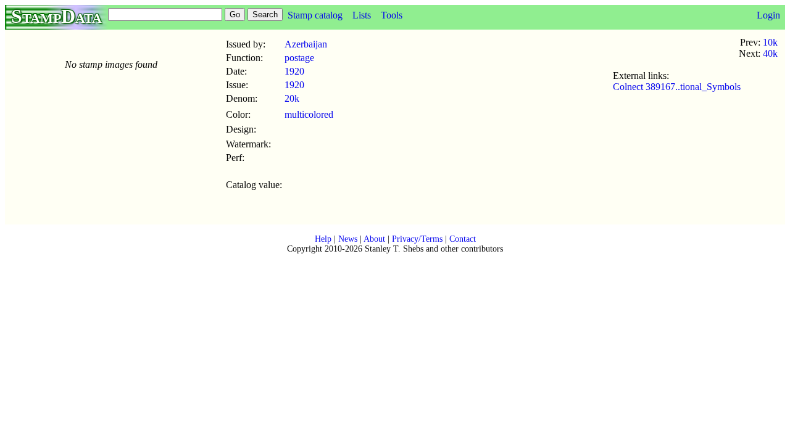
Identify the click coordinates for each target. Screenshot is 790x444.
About (374, 239)
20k (292, 98)
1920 (294, 71)
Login (768, 15)
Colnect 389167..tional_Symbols (677, 86)
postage (299, 57)
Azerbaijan (306, 44)
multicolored (309, 114)
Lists (361, 15)
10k (770, 42)
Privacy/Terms (417, 239)
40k (770, 53)
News (347, 239)
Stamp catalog (315, 15)
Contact (462, 239)
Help (323, 239)
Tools (391, 15)
